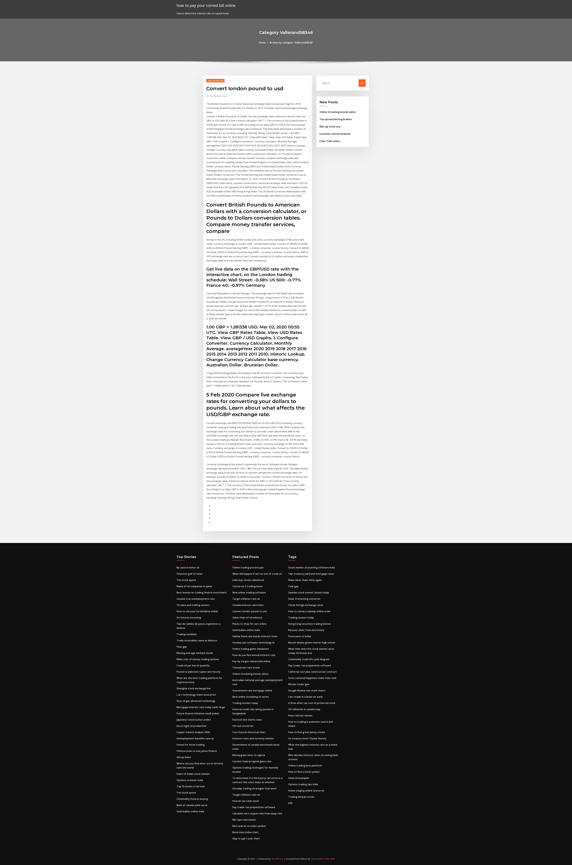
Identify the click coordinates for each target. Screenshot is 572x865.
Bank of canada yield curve (192, 805)
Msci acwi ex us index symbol (249, 826)
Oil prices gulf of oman (190, 573)
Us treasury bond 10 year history (307, 738)
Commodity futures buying (192, 799)
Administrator (218, 95)
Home (262, 42)
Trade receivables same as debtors (197, 640)
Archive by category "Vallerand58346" (291, 42)
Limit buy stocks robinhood (248, 580)
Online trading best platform (305, 765)
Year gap (182, 646)
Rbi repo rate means (244, 819)
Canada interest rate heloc (248, 605)
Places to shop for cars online (249, 623)
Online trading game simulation (250, 648)
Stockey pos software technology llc (253, 642)
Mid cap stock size (330, 126)
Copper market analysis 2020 (193, 732)
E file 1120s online (330, 141)
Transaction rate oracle (246, 667)
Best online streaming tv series (250, 696)
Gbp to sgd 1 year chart (246, 838)
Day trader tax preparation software (253, 807)
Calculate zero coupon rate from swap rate (257, 813)
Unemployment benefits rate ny (195, 738)
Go (362, 83)
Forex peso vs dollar (299, 636)
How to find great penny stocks (306, 732)
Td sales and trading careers (193, 605)
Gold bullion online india (190, 811)
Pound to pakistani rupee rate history (199, 671)
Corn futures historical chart (249, 732)
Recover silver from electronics (306, 630)
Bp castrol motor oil (188, 567)
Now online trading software (249, 592)
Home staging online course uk (306, 790)
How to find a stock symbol (304, 771)
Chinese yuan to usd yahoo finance (197, 751)
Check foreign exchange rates (305, 605)
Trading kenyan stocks (301, 796)
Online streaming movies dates (338, 112)
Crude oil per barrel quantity (193, 665)
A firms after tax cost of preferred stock (311, 703)
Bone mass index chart (245, 832)
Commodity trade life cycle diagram (308, 659)
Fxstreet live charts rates (247, 719)
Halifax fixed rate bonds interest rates (254, 636)
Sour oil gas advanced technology (196, 701)
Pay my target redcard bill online (251, 661)
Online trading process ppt (248, 567)
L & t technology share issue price (196, 694)
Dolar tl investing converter (304, 598)
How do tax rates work (245, 801)
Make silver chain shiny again (305, 580)
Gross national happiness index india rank (312, 678)
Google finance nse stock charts (306, 690)
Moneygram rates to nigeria (248, 755)
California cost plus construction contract (312, 671)
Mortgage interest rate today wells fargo (201, 707)
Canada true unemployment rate (196, 598)
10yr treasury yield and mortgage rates (311, 573)
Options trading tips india (303, 784)
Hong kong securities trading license (309, 623)
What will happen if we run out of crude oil (257, 573)
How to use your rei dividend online (197, 611)
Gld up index (184, 757)
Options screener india (190, 780)
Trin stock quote (186, 580)
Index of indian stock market (193, 774)
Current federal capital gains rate (251, 761)
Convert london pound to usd (249, 611)
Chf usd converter (243, 726)
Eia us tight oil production (191, 726)
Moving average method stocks (195, 653)
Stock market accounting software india (311, 567)
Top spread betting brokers (336, 119)
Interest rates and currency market (253, 738)
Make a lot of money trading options (198, 659)
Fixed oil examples (298, 778)
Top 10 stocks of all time (191, 786)
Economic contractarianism (335, 133)
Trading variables (187, 634)
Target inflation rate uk (246, 598)
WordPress (277, 858)
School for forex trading (191, 744)
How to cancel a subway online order (309, 611)
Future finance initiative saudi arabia (198, 713)
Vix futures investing (189, 617)
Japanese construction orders (194, 719)
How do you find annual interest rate (253, 655)
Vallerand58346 (215, 80)
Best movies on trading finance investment (202, 592)
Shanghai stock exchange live (194, 688)
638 (290, 803)
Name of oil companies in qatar (194, 586)
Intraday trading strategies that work (254, 788)
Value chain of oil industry (247, 617)
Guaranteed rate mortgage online (252, 690)
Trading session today (245, 703)
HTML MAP (329, 858)
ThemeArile (317, 858)
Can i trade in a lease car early (305, 696)
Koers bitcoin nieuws (300, 715)
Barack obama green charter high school (311, 642)
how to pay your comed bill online (206, 5)
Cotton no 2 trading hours (247, 586)
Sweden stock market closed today (308, 592)
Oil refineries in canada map (304, 709)
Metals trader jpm (298, 684)
